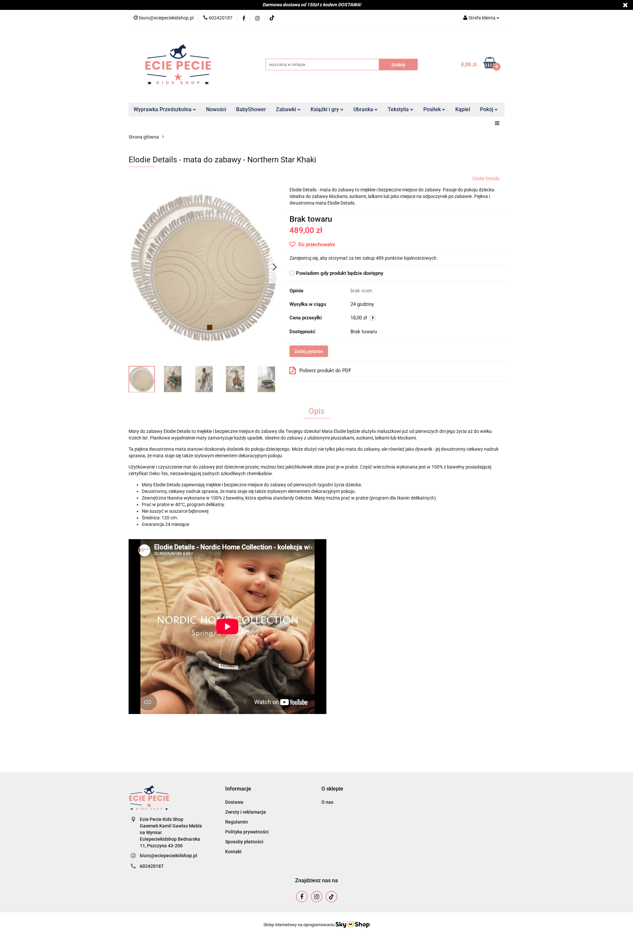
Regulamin (236, 822)
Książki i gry (325, 109)
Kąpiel (462, 109)
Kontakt (233, 851)
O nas (327, 802)
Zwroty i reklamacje (245, 812)
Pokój (487, 109)
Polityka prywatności (247, 831)
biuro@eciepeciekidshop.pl (168, 855)
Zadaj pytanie (308, 351)
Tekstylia (399, 109)
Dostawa (234, 802)
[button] (238, 789)
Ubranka (364, 109)
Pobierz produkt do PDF (325, 371)
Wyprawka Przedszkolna (163, 109)
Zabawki (286, 109)
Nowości (216, 109)
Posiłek (432, 109)
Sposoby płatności (244, 841)
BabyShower (251, 109)
